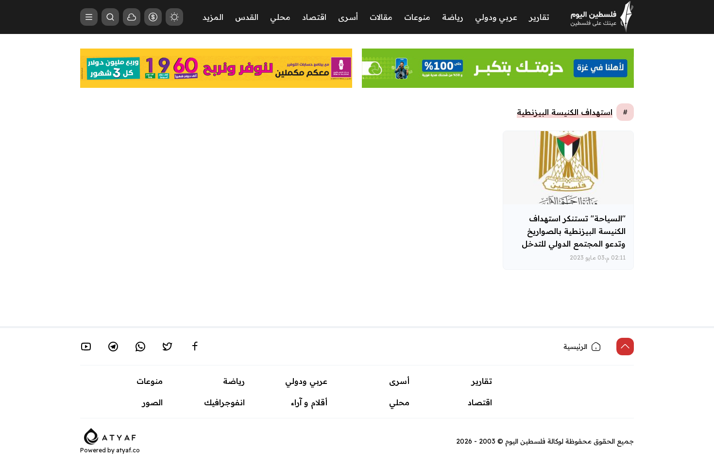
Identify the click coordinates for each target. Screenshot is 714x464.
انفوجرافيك (224, 402)
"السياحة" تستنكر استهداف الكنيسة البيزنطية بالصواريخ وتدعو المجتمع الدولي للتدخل (574, 231)
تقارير (539, 17)
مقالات (381, 17)
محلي (280, 17)
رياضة (452, 17)
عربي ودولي (496, 17)
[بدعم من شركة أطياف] (110, 435)
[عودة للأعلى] (625, 346)
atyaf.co (128, 450)
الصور (152, 402)
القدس (246, 17)
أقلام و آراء (309, 402)
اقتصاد (314, 17)
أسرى (348, 17)
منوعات (417, 17)
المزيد (213, 17)
